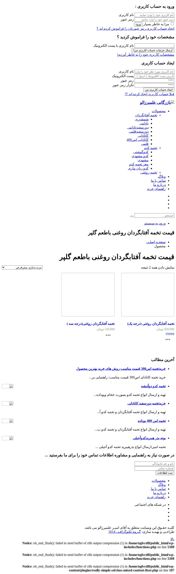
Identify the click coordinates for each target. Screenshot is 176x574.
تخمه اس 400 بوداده (152, 421)
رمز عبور (127, 19)
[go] (132, 216)
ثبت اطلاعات (165, 472)
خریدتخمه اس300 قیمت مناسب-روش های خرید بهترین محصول (121, 368)
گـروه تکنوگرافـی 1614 (124, 532)
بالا (172, 539)
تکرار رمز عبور (123, 85)
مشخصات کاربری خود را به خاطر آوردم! (145, 54)
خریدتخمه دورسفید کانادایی (146, 403)
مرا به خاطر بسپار (156, 24)
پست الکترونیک (123, 76)
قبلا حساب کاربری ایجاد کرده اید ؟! (149, 94)
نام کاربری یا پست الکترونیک (113, 45)
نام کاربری (126, 15)
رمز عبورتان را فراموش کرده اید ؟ (121, 28)
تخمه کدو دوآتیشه (153, 386)
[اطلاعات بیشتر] (169, 341)
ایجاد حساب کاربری (160, 28)
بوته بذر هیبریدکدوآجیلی (149, 438)
